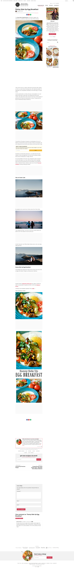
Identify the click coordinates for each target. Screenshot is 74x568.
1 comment (25, 452)
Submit (36, 150)
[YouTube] (56, 3)
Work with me (44, 563)
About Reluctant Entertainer (33, 563)
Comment (19, 491)
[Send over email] (30, 14)
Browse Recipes (41, 5)
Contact (39, 563)
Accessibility (55, 563)
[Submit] (58, 42)
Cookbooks (56, 5)
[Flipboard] (58, 3)
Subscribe (39, 459)
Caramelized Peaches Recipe (20, 466)
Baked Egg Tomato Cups (27, 283)
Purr (38, 566)
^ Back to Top (19, 563)
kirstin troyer (19, 521)
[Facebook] (54, 3)
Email (18, 504)
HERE (33, 288)
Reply (32, 521)
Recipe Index (26, 563)
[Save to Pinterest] (29, 14)
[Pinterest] (55, 3)
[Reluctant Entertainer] (21, 5)
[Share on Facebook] (27, 14)
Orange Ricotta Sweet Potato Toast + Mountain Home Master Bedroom (36, 467)
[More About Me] (52, 14)
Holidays (51, 5)
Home (23, 563)
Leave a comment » (31, 452)
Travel (46, 5)
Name (18, 500)
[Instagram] (53, 3)
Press (51, 563)
